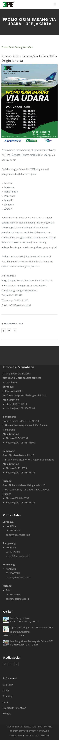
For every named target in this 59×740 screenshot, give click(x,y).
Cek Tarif (8, 684)
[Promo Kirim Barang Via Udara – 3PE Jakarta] (3, 331)
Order (6, 690)
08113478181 (28, 408)
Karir (5, 702)
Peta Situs (31, 735)
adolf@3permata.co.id (17, 598)
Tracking (7, 696)
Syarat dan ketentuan (14, 707)
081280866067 (13, 594)
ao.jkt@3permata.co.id (17, 556)
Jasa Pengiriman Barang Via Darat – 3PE (31, 641)
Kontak (7, 713)
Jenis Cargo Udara (20, 618)
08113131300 (28, 442)
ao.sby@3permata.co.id (18, 534)
